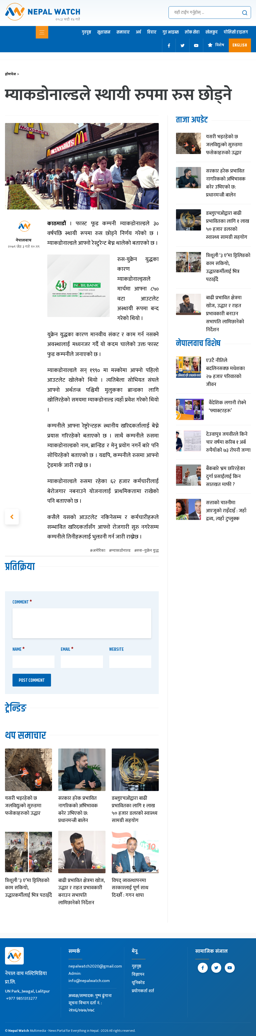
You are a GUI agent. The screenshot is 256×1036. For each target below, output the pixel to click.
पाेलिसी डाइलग (236, 32)
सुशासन (103, 32)
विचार (151, 32)
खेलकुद (212, 32)
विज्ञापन (138, 974)
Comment (22, 602)
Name (18, 649)
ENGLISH (239, 45)
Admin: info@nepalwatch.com (89, 977)
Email (67, 649)
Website (116, 649)
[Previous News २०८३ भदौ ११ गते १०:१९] (12, 516)
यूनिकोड (138, 982)
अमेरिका (98, 551)
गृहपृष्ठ (86, 32)
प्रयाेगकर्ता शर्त (143, 991)
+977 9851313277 (21, 998)
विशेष (219, 45)
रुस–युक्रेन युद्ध (148, 551)
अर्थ (138, 32)
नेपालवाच (24, 240)
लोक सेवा (192, 32)
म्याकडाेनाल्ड (121, 551)
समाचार (123, 32)
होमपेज (12, 74)
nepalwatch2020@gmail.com (95, 966)
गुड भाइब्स (170, 32)
